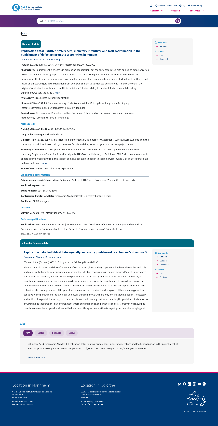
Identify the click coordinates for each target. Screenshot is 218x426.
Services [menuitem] (154, 10)
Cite (161, 55)
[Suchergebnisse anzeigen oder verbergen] (177, 21)
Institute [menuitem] (195, 10)
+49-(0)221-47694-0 (95, 401)
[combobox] (109, 21)
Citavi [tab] (72, 333)
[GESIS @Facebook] (184, 384)
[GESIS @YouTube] (199, 384)
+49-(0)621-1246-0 (26, 401)
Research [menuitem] (175, 10)
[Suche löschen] (173, 21)
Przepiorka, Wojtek (53, 59)
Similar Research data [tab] (36, 243)
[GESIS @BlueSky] (180, 384)
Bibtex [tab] (41, 333)
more (58, 92)
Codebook (164, 264)
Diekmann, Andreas (31, 59)
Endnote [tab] (56, 333)
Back (24, 33)
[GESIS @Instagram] (194, 384)
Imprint (187, 411)
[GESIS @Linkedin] (189, 384)
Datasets (163, 46)
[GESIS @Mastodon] (204, 384)
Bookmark (163, 59)
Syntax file (164, 261)
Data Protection (199, 411)
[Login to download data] (151, 6)
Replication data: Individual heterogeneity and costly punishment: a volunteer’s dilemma (84, 252)
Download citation (36, 357)
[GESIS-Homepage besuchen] (27, 7)
